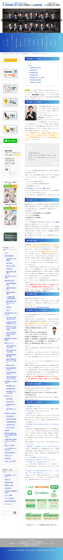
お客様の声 (37, 42)
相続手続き (9, 268)
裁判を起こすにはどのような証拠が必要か (11, 328)
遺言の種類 (9, 398)
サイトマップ (8, 504)
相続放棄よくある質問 (35, 82)
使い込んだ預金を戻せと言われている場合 (11, 334)
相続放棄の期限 (34, 72)
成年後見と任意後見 (10, 413)
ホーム (3, 42)
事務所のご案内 (9, 485)
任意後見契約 (10, 416)
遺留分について (9, 343)
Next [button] (61, 20)
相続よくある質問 (9, 445)
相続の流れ (9, 263)
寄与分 (8, 310)
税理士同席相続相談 (46, 42)
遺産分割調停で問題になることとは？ (11, 303)
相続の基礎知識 (9, 255)
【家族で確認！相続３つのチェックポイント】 (11, 441)
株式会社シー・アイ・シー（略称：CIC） (38, 188)
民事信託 (7, 430)
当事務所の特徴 (16, 43)
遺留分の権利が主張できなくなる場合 (11, 360)
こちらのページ (30, 459)
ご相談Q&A (51, 42)
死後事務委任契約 (11, 422)
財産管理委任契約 (11, 419)
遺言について (8, 396)
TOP (16, 53)
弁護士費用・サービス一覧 (12, 42)
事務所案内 (42, 42)
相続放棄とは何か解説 (35, 67)
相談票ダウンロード (59, 42)
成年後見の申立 (10, 424)
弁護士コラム (25, 42)
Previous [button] (2, 20)
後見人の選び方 (10, 427)
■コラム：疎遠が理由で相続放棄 (40, 307)
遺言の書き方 (10, 401)
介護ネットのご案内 (10, 461)
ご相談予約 (55, 42)
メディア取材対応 (9, 498)
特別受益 (8, 307)
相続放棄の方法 (34, 70)
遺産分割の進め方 (9, 280)
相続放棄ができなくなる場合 (37, 77)
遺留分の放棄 (10, 365)
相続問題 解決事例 (10, 452)
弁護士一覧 (7, 42)
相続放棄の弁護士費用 (35, 79)
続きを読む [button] (8, 166)
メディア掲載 (8, 495)
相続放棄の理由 (34, 75)
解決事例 (33, 42)
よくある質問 (20, 42)
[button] (14, 173)
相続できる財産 (10, 266)
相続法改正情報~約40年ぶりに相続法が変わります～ (11, 435)
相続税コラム (29, 42)
